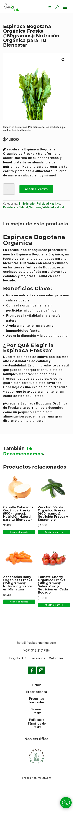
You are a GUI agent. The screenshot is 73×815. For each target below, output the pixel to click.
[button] (63, 59)
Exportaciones (36, 692)
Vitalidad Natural (53, 207)
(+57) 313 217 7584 (37, 650)
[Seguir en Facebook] (32, 670)
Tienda (36, 685)
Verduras (35, 207)
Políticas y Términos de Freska (37, 723)
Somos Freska (36, 711)
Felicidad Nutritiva (48, 203)
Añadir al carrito (36, 189)
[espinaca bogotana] (66, 807)
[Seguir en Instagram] (41, 670)
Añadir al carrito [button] (19, 532)
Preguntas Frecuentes (36, 700)
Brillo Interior (27, 203)
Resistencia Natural (15, 207)
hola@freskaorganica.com (36, 643)
